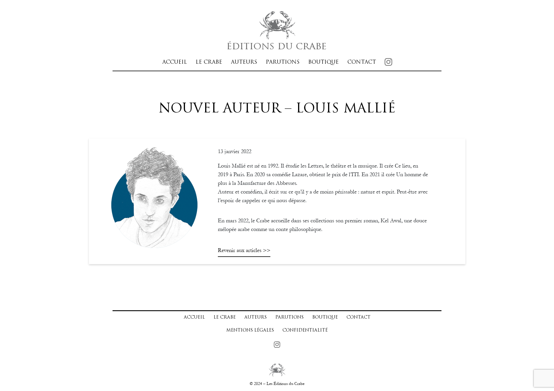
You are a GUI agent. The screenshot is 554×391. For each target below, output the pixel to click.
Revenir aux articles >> (244, 250)
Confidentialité (305, 330)
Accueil (174, 62)
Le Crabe (209, 62)
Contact (361, 62)
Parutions (283, 62)
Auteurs (244, 62)
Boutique (323, 62)
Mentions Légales (250, 330)
